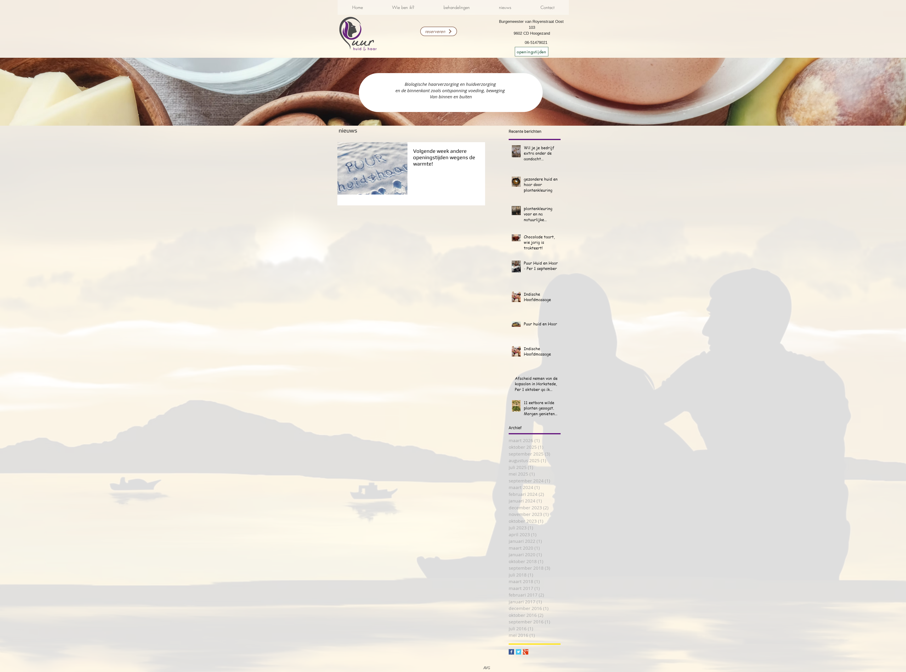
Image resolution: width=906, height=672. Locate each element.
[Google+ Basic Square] (525, 652)
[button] (403, 7)
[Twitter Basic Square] (518, 652)
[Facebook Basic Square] (511, 652)
